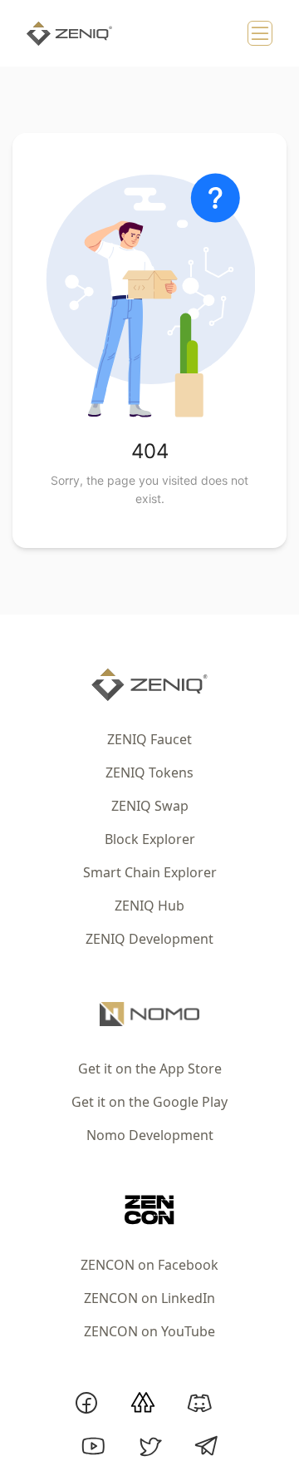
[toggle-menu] (260, 33)
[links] (149, 685)
